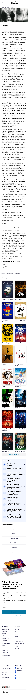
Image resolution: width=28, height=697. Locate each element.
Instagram (19, 670)
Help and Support (6, 638)
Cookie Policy (5, 652)
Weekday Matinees (19, 643)
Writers (3, 645)
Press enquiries (6, 643)
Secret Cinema (5, 677)
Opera (16, 636)
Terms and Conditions (7, 648)
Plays (16, 631)
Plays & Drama (14, 538)
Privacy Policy (19, 615)
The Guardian (5, 264)
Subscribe (14, 612)
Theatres (17, 646)
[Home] (14, 2)
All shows (14, 529)
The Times (4, 266)
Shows (16, 634)
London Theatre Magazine (6, 630)
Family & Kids (14, 542)
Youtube (19, 678)
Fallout (11, 7)
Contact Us (4, 640)
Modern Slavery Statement (6, 656)
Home (3, 7)
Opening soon (14, 547)
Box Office (4, 672)
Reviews (7, 7)
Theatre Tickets (19, 641)
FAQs (3, 636)
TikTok (18, 673)
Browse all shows (14, 454)
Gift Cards (17, 648)
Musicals (14, 533)
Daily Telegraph (6, 267)
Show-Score (5, 675)
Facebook (19, 668)
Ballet (16, 639)
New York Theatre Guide (6, 669)
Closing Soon (14, 552)
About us (4, 633)
